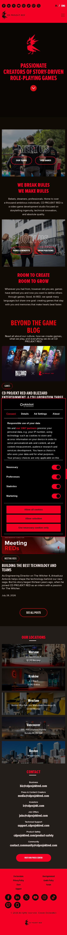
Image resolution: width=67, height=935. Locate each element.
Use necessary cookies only (33, 527)
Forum (48, 884)
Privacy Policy (18, 880)
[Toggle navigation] (33, 15)
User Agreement (49, 876)
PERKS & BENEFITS (21, 250)
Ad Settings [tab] (40, 413)
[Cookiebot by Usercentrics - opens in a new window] (20, 405)
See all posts (33, 612)
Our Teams (21, 160)
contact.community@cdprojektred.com (33, 845)
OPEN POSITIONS (45, 250)
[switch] (56, 476)
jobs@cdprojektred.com (33, 815)
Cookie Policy (48, 880)
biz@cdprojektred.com (33, 785)
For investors (18, 876)
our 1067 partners (26, 428)
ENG (63, 6)
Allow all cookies (33, 509)
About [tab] (56, 413)
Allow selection (33, 518)
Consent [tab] (11, 413)
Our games (45, 160)
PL (56, 6)
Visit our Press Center (33, 857)
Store (19, 884)
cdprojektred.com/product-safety (33, 835)
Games (7, 386)
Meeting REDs (11, 558)
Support (19, 888)
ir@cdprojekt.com (33, 805)
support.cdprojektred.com (33, 825)
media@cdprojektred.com (33, 795)
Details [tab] (25, 413)
